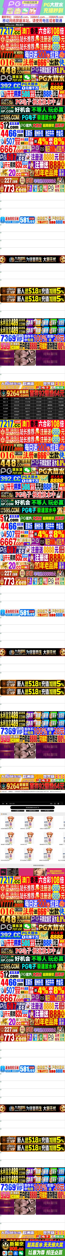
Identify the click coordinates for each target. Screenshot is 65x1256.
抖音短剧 (16, 411)
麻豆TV (28, 411)
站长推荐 (5, 405)
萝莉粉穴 (61, 414)
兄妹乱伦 (27, 418)
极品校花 (49, 418)
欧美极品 (61, 398)
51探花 (39, 411)
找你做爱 (38, 405)
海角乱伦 (38, 414)
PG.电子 (47, 810)
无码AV (5, 411)
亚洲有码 (49, 398)
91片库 (50, 411)
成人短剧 (38, 418)
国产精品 (16, 398)
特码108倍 (32, 810)
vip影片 (17, 810)
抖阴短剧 (61, 418)
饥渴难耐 (27, 405)
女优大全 (61, 411)
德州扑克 (38, 408)
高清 (51, 803)
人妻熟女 (49, 402)
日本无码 (38, 398)
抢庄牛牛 (27, 408)
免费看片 (16, 414)
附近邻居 (16, 405)
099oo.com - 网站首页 (14, 25)
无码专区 (5, 414)
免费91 (28, 414)
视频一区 (5, 398)
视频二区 (5, 402)
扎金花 (61, 408)
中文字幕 (27, 402)
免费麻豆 (49, 414)
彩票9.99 (49, 408)
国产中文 (16, 418)
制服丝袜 (61, 402)
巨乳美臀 (38, 402)
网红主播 (27, 398)
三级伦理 (16, 402)
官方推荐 (5, 408)
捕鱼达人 (16, 408)
